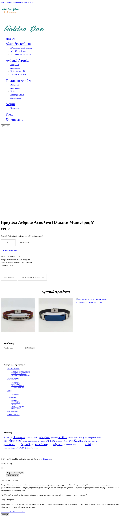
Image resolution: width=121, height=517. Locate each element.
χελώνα (36, 448)
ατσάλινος (86, 441)
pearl (75, 437)
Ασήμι (9, 391)
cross (22, 437)
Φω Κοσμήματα (12, 411)
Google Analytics (12, 475)
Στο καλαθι (24, 242)
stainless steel (19, 262)
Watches (43, 441)
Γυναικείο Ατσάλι (13, 397)
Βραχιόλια (26, 260)
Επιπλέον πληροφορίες (33, 277)
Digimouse (47, 459)
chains (16, 437)
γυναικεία (95, 441)
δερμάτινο (41, 444)
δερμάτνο (49, 444)
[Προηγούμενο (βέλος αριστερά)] (4, 258)
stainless (99, 437)
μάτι (92, 444)
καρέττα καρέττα (80, 444)
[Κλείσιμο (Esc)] (118, 2)
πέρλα (5, 448)
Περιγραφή (9, 277)
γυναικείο (9, 444)
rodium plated (90, 437)
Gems (35, 437)
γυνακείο (18, 444)
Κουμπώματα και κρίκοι (20, 375)
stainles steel (33, 441)
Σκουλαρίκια (16, 408)
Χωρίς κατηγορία (13, 415)
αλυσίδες (50, 440)
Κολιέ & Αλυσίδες (17, 386)
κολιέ (88, 444)
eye (31, 437)
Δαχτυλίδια (15, 384)
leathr (69, 437)
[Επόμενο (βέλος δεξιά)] (117, 258)
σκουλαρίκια (12, 448)
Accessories (8, 437)
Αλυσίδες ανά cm (13, 369)
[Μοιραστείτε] (113, 2)
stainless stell (26, 441)
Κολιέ (13, 404)
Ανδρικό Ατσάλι (16, 260)
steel (38, 441)
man (72, 437)
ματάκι (96, 444)
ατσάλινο (28, 262)
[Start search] (108, 18)
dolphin (28, 437)
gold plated (44, 437)
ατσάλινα (64, 441)
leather (10, 262)
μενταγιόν (101, 444)
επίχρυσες (58, 444)
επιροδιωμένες (69, 444)
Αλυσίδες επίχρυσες (18, 374)
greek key (54, 437)
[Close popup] (2, 468)
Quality (81, 437)
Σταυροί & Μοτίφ (17, 387)
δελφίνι (33, 444)
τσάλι (27, 448)
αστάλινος (58, 441)
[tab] (9, 277)
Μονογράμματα (17, 406)
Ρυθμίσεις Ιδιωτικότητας (15, 473)
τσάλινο (31, 448)
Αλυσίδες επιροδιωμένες (20, 372)
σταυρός (21, 447)
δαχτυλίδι (25, 444)
